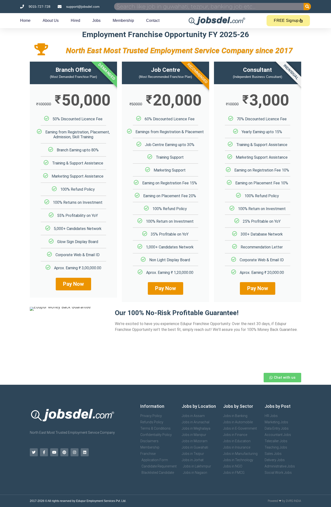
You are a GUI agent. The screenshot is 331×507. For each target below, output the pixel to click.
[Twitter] (34, 452)
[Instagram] (75, 452)
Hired (75, 20)
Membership (123, 20)
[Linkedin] (85, 452)
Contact (152, 20)
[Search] (307, 6)
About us (51, 20)
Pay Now (73, 284)
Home (25, 20)
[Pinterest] (64, 452)
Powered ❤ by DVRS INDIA (284, 501)
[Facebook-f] (44, 452)
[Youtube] (54, 452)
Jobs (96, 20)
